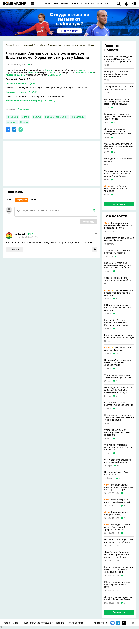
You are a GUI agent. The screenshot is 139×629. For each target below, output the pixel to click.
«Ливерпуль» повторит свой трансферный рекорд (118, 87)
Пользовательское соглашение (37, 623)
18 (118, 466)
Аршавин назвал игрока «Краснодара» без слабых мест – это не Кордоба (117, 101)
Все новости (119, 204)
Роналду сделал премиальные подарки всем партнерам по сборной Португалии (118, 487)
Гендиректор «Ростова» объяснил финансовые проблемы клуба (116, 74)
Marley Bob (20, 234)
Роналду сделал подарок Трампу (116, 513)
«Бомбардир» (23, 109)
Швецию (53, 72)
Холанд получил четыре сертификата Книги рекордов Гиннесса (118, 225)
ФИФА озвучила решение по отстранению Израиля (118, 461)
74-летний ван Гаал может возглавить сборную (117, 251)
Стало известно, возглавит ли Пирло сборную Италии (118, 376)
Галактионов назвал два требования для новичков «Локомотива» (117, 116)
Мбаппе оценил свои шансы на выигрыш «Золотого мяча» (118, 584)
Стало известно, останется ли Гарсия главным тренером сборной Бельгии (119, 417)
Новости (18, 45)
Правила (59, 623)
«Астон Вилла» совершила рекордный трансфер (115, 188)
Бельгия (37, 117)
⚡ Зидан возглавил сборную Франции (118, 348)
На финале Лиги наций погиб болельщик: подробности (119, 541)
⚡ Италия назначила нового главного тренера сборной (118, 292)
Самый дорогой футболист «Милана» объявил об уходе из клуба (118, 146)
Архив (7, 623)
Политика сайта (75, 623)
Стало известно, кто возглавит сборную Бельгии (118, 403)
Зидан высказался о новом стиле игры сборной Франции (119, 336)
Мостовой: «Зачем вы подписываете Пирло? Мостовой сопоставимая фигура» (117, 322)
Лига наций (12, 117)
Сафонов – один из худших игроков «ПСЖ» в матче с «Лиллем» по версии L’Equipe (118, 59)
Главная (9, 45)
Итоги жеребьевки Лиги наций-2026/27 (116, 473)
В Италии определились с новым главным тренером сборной (117, 307)
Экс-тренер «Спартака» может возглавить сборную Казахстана (118, 447)
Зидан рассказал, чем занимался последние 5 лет (118, 279)
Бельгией (80, 70)
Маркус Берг (54, 75)
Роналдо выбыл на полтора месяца (118, 160)
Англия (25, 117)
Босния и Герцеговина (56, 117)
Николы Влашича (85, 72)
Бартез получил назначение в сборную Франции (119, 239)
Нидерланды (77, 117)
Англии (48, 70)
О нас (15, 623)
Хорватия (33, 72)
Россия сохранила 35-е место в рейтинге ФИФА (118, 501)
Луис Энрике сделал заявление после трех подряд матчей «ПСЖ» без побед (117, 131)
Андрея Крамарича (16, 75)
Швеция (24, 122)
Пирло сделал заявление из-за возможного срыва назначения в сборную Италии (118, 390)
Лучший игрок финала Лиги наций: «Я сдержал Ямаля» (118, 598)
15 (117, 354)
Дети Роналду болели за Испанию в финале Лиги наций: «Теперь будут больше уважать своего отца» (116, 554)
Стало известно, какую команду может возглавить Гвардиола (118, 432)
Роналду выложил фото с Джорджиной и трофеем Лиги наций (117, 527)
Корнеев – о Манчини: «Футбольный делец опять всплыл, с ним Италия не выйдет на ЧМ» (117, 265)
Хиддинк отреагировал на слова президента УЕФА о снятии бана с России (117, 173)
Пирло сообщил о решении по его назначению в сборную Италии (117, 362)
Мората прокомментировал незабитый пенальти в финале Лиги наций (118, 569)
